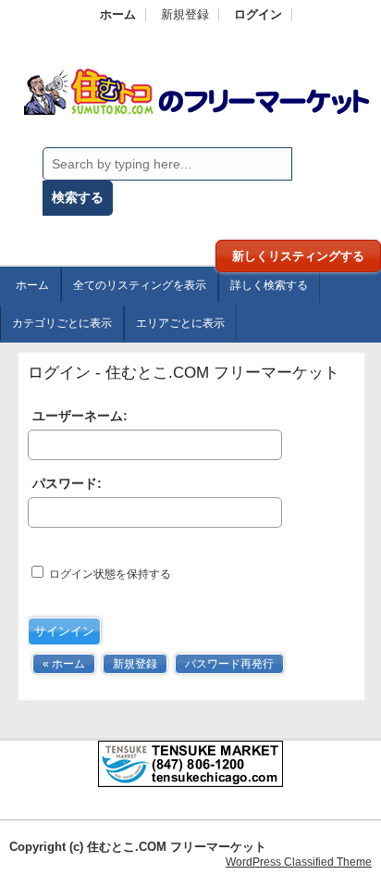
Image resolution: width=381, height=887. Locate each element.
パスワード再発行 (229, 663)
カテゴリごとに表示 (62, 323)
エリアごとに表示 (180, 323)
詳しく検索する (269, 285)
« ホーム (64, 663)
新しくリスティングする (298, 256)
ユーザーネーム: (80, 415)
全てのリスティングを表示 (139, 285)
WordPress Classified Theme (299, 862)
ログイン (258, 14)
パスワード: (67, 483)
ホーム (118, 14)
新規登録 (185, 14)
